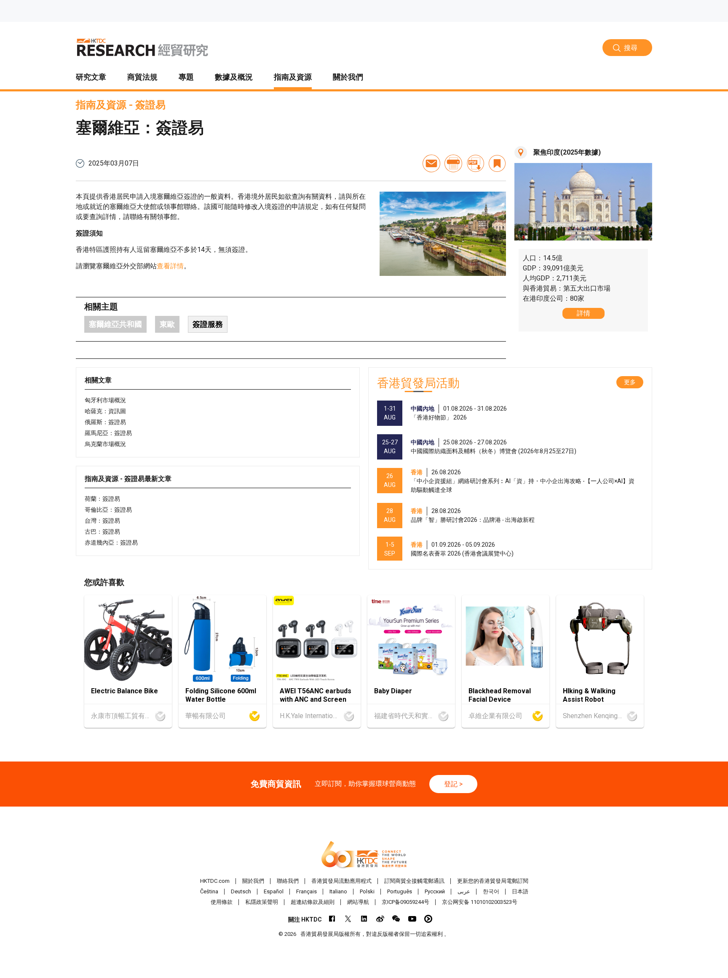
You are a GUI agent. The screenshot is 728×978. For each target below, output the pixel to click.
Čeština (209, 891)
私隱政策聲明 (261, 902)
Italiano (338, 891)
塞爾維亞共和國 (115, 324)
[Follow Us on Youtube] (412, 919)
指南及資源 (101, 105)
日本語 (520, 891)
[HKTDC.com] (364, 855)
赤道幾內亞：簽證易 (111, 542)
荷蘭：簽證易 (102, 498)
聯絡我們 (288, 881)
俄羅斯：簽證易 (105, 422)
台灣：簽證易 (102, 520)
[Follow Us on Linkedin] (364, 919)
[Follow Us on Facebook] (332, 919)
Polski (367, 891)
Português (399, 891)
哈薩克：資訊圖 (105, 411)
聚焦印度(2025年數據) (567, 152)
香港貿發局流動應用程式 (341, 881)
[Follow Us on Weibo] (380, 919)
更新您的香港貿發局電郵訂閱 (492, 881)
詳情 (583, 313)
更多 (630, 382)
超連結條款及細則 (313, 902)
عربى (464, 891)
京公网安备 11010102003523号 (479, 902)
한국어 (491, 891)
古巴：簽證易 (102, 531)
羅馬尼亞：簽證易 (108, 433)
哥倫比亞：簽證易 (108, 509)
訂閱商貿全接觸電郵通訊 (414, 881)
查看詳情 (170, 266)
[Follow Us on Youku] (428, 919)
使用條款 (222, 902)
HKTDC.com (215, 881)
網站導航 (358, 902)
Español (274, 891)
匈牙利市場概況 (105, 400)
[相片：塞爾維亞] (443, 234)
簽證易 (150, 105)
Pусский (435, 891)
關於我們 (253, 881)
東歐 (167, 324)
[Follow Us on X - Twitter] (348, 919)
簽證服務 (208, 324)
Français (306, 891)
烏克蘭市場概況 (105, 444)
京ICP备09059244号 (405, 902)
